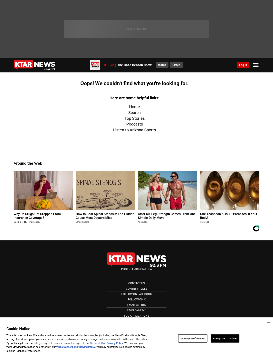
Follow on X (137, 299)
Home (134, 106)
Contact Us (136, 283)
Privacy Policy (115, 343)
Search (134, 112)
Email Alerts (136, 304)
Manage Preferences (192, 338)
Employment (136, 310)
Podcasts (134, 124)
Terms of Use (98, 343)
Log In (243, 65)
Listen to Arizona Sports (134, 130)
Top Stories (135, 118)
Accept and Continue (225, 338)
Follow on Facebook (136, 294)
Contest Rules (136, 288)
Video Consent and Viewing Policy (75, 347)
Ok (268, 322)
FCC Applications (136, 315)
